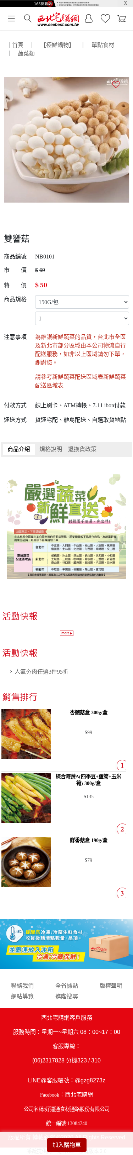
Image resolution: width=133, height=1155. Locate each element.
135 (90, 796)
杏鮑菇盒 (88, 712)
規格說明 (50, 449)
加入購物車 (66, 1145)
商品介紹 (18, 449)
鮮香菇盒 (88, 840)
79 (89, 860)
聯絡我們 (22, 986)
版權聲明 (111, 986)
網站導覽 (22, 996)
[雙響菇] (66, 139)
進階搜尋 (66, 996)
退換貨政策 (82, 449)
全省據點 (66, 986)
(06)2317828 (48, 1060)
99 (89, 732)
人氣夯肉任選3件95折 (41, 672)
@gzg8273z (90, 1080)
